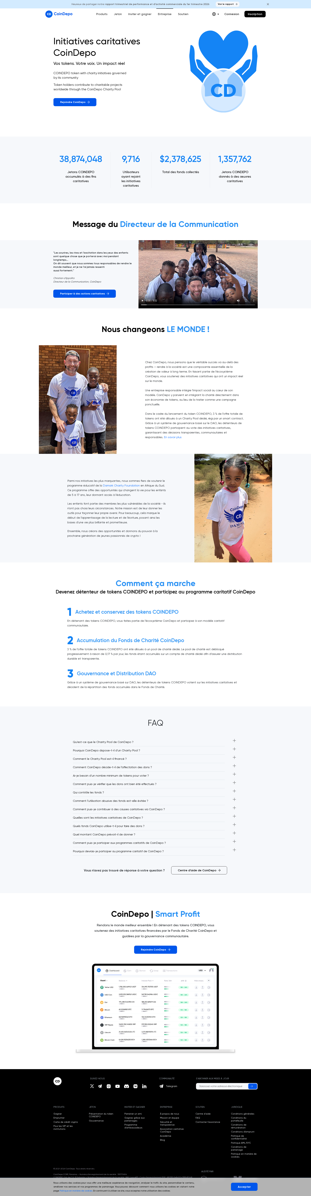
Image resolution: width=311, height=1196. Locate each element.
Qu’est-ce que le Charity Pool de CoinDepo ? (103, 742)
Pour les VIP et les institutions (63, 1127)
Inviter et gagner (139, 14)
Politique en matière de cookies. (76, 1191)
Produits (101, 14)
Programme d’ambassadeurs (133, 1126)
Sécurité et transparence (167, 1123)
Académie (165, 1136)
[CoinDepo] (58, 14)
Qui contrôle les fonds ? (88, 792)
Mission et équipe (169, 1117)
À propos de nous (169, 1113)
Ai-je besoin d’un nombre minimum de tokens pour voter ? (111, 775)
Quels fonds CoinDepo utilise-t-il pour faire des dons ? (108, 826)
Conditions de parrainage (238, 1148)
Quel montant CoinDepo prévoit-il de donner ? (104, 834)
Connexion (231, 14)
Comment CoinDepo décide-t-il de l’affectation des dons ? (112, 767)
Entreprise (165, 14)
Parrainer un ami (133, 1113)
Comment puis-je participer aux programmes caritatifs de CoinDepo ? (119, 842)
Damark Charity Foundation (121, 485)
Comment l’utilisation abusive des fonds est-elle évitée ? (110, 800)
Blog (162, 1140)
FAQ (198, 1117)
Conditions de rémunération (238, 1126)
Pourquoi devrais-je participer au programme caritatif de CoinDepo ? (118, 851)
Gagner (57, 1113)
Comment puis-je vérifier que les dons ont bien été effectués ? (114, 784)
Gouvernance (96, 1120)
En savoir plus (173, 437)
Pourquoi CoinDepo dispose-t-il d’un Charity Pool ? (106, 750)
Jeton (118, 14)
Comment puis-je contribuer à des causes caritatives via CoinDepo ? (119, 809)
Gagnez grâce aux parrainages (134, 1119)
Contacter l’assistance (208, 1122)
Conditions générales (242, 1113)
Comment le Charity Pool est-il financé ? (100, 758)
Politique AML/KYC (241, 1143)
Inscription (255, 14)
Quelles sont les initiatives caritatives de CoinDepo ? (108, 817)
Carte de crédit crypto (65, 1122)
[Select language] (215, 14)
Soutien (183, 14)
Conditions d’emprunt (242, 1131)
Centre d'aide (203, 1113)
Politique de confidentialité (239, 1137)
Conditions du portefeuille (238, 1119)
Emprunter (58, 1117)
